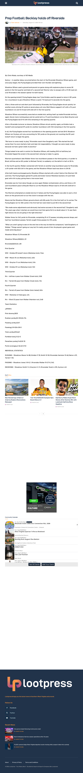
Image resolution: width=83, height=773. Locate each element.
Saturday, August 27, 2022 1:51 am (33, 22)
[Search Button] (77, 3)
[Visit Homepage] (41, 3)
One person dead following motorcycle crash (27, 729)
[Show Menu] (6, 3)
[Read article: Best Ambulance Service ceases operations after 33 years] (9, 739)
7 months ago (60, 406)
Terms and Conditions (31, 762)
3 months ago (35, 402)
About (7, 762)
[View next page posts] (43, 413)
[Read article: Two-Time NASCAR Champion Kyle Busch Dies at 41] (42, 387)
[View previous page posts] (39, 413)
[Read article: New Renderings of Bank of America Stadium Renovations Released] (16, 387)
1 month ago (9, 404)
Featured (10, 393)
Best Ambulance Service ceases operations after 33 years (31, 736)
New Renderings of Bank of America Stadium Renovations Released (15, 400)
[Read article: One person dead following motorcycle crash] (9, 731)
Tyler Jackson (15, 22)
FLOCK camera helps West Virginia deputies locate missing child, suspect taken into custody (41, 744)
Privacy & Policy (17, 762)
